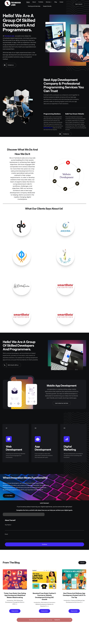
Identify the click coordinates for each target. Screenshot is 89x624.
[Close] (70, 619)
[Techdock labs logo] (12, 1)
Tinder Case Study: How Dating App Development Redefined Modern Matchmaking (15, 595)
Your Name (8, 524)
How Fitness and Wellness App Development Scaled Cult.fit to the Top (74, 595)
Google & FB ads (66, 176)
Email (6, 534)
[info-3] (15, 570)
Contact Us (57, 619)
